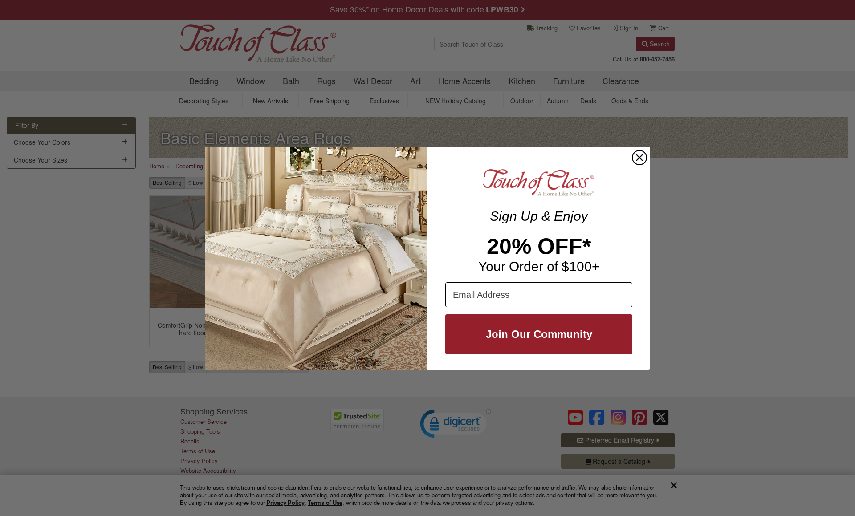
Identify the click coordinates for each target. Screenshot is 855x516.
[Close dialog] (639, 157)
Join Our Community (539, 334)
